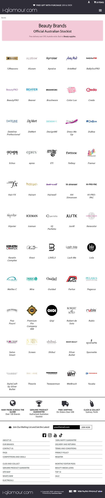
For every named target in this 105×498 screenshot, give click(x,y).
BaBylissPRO (93, 69)
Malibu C (12, 289)
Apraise (52, 69)
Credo (91, 100)
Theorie (32, 384)
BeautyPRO (13, 100)
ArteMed (71, 69)
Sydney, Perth (92, 411)
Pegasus (91, 289)
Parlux (71, 289)
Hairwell (51, 195)
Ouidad (52, 289)
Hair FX (12, 195)
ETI (51, 163)
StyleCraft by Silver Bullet (12, 387)
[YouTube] (55, 435)
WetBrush (72, 384)
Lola (91, 258)
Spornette (91, 352)
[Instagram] (49, 435)
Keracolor (92, 226)
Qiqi (51, 321)
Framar (91, 163)
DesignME (52, 132)
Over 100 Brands (12, 412)
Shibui (51, 352)
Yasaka (91, 384)
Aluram (32, 69)
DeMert (32, 132)
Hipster (12, 226)
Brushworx (52, 100)
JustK (72, 226)
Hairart (32, 195)
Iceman (32, 226)
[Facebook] (44, 435)
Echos (12, 163)
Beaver (31, 100)
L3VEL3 (52, 258)
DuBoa (91, 132)
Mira (32, 289)
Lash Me (71, 258)
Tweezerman (53, 384)
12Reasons (12, 69)
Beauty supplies (69, 37)
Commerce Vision (56, 493)
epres (32, 163)
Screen (31, 352)
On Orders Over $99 (65, 411)
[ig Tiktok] (60, 435)
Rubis (91, 321)
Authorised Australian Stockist (39, 413)
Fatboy (71, 163)
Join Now (85, 427)
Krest (32, 258)
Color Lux (72, 100)
